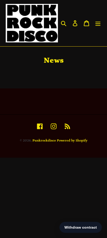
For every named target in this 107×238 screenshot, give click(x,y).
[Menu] (98, 23)
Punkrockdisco (44, 141)
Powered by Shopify (72, 141)
